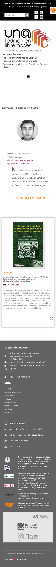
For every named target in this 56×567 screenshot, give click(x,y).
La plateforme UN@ (16, 347)
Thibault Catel (13, 285)
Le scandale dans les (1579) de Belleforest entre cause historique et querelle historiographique (25, 279)
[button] (28, 76)
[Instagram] (36, 17)
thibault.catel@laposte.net (21, 160)
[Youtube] (41, 17)
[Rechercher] (27, 15)
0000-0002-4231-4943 (20, 163)
